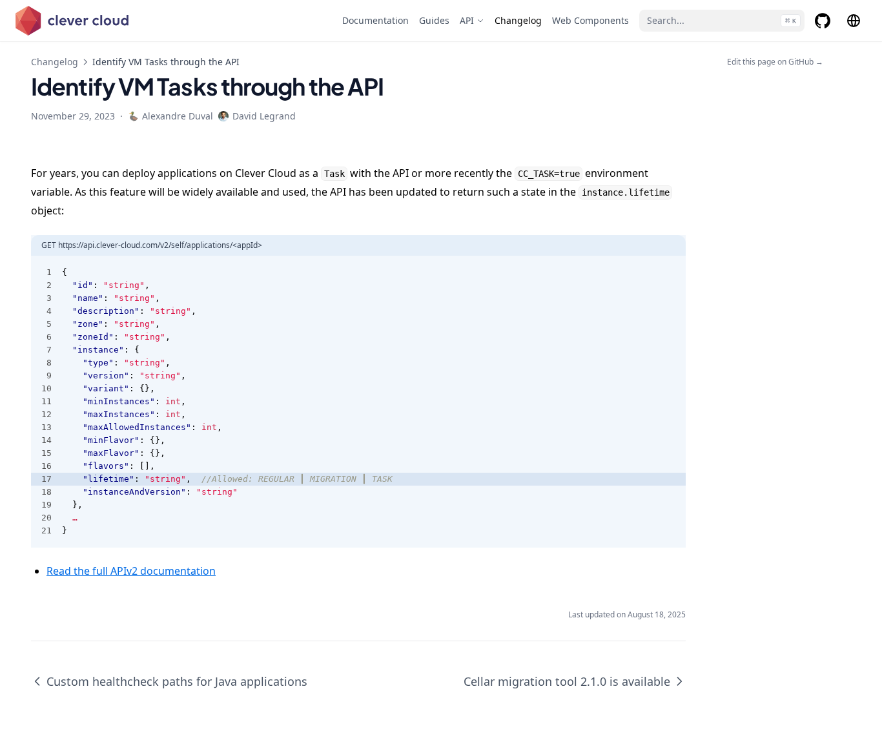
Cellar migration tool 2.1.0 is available (567, 681)
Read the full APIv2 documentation (131, 571)
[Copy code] (669, 272)
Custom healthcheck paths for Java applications (176, 681)
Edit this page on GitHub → (775, 62)
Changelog (54, 62)
